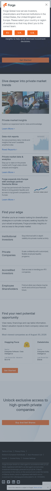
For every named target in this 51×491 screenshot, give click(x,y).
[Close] (46, 4)
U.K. (20, 32)
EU (7, 32)
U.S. (32, 32)
